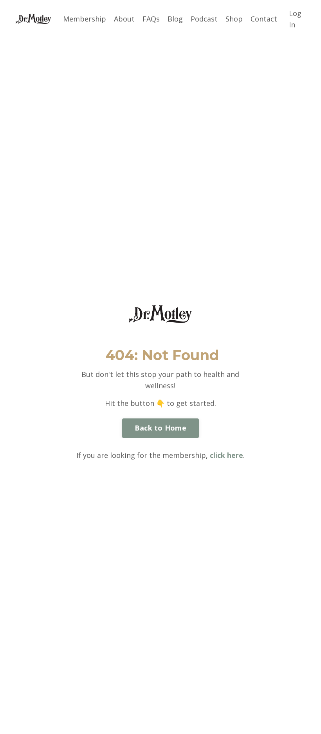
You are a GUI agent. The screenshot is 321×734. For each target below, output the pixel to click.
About (124, 18)
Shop (234, 18)
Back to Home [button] (160, 428)
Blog (175, 18)
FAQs (151, 18)
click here (226, 455)
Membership (84, 18)
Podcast (204, 18)
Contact (264, 18)
